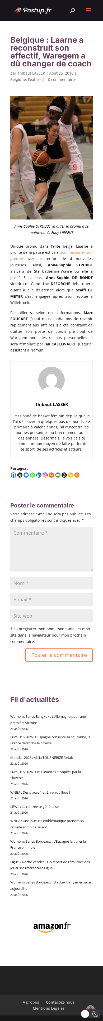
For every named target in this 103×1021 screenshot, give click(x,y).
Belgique (18, 79)
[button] (90, 1013)
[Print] (51, 475)
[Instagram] (45, 475)
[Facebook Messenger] (26, 475)
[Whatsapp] (32, 475)
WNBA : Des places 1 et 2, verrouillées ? (40, 792)
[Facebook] (13, 475)
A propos (31, 1002)
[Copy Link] (70, 475)
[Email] (57, 475)
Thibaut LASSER (31, 73)
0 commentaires (62, 79)
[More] (76, 475)
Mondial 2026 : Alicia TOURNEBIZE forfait (41, 757)
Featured (36, 79)
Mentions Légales (48, 1008)
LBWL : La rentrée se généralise (34, 806)
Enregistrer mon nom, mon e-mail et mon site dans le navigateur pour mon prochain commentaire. (50, 635)
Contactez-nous (60, 1002)
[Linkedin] (38, 475)
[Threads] (64, 475)
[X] (19, 475)
